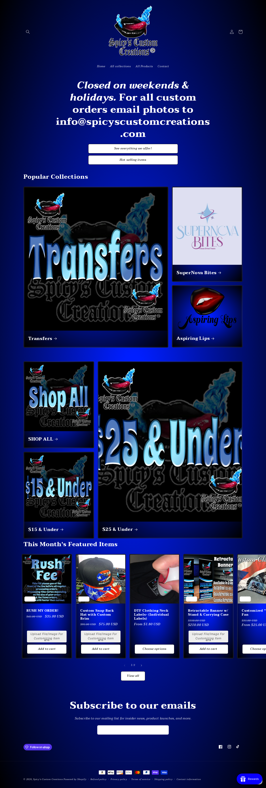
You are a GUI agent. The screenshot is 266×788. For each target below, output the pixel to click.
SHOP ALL (40, 439)
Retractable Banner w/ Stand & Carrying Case (208, 613)
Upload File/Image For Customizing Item (46, 636)
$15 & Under (43, 529)
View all (133, 675)
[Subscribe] (164, 730)
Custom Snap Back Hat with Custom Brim (97, 615)
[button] (28, 31)
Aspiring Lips (193, 338)
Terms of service (140, 779)
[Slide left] (125, 665)
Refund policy (98, 779)
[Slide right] (141, 665)
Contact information (189, 779)
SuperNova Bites (197, 272)
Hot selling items (133, 159)
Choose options (154, 648)
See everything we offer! (133, 148)
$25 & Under (117, 529)
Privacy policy (119, 779)
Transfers (40, 338)
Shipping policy (163, 779)
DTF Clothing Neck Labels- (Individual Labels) (151, 615)
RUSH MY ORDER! (42, 611)
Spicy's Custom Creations (48, 779)
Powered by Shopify (75, 779)
